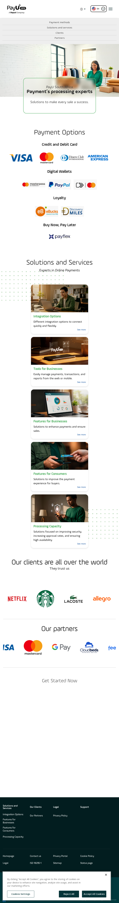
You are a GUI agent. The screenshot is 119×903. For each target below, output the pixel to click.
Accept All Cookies (94, 893)
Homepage (8, 856)
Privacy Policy (60, 816)
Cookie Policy (87, 856)
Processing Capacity (13, 837)
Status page (86, 863)
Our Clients (36, 807)
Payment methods (59, 22)
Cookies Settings (20, 893)
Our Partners (36, 816)
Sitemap (57, 863)
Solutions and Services (10, 807)
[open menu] (110, 8)
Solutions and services (59, 27)
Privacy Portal (60, 856)
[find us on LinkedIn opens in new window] (4, 900)
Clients (60, 32)
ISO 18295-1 (35, 863)
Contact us (35, 856)
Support (84, 807)
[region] (56, 886)
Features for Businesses (9, 821)
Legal (56, 807)
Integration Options (13, 814)
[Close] (106, 874)
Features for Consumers (9, 829)
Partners (60, 37)
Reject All (69, 893)
